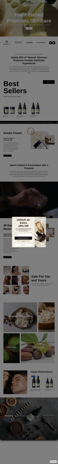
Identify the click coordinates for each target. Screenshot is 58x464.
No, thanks (23, 244)
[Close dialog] (45, 218)
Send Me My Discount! (23, 238)
